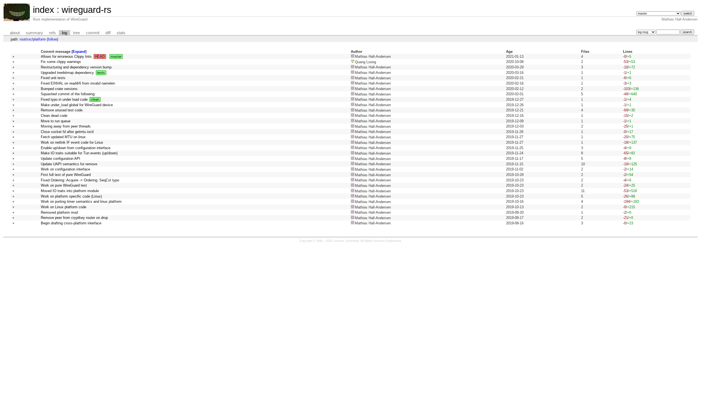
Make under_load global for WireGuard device (77, 105)
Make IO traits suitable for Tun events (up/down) (79, 153)
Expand (79, 52)
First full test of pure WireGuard (66, 175)
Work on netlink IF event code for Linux (72, 142)
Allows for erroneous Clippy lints (66, 56)
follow (52, 39)
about (15, 33)
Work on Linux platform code (63, 207)
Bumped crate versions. (60, 89)
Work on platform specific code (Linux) (71, 196)
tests (101, 73)
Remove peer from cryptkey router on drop (74, 218)
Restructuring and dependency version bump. (77, 67)
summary (34, 33)
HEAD (100, 56)
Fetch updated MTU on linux (63, 137)
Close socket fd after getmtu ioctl (67, 132)
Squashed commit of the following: (68, 94)
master (116, 56)
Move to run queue (55, 121)
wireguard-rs (86, 10)
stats (121, 33)
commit (92, 33)
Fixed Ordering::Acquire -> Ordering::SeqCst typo (80, 180)
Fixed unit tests (53, 78)
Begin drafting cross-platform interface (71, 223)
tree (76, 33)
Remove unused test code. (62, 110)
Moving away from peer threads (66, 126)
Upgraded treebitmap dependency (67, 73)
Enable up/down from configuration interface (75, 148)
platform (39, 39)
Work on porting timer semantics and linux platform (81, 201)
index (43, 10)
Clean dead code (54, 116)
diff (108, 33)
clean (95, 99)
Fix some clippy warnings (61, 62)
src (29, 39)
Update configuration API (60, 159)
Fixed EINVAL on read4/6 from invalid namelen (78, 83)
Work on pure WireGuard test (64, 185)
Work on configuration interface (65, 169)
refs (52, 33)
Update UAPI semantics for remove (69, 164)
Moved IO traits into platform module (70, 191)
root (23, 39)
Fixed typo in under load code (64, 99)
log (64, 33)
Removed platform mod (59, 212)
